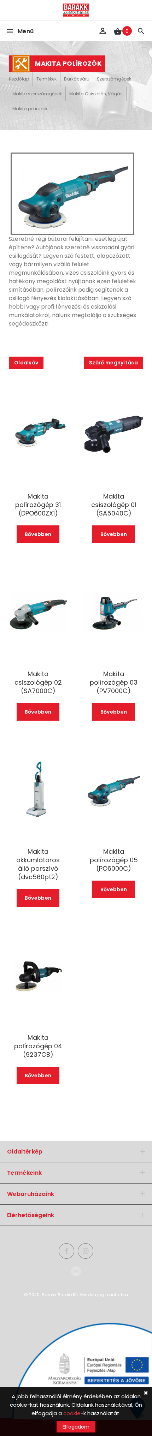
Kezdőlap (19, 79)
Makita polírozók (29, 109)
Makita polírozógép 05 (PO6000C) (114, 860)
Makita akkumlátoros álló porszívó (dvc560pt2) (38, 864)
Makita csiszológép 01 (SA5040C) (113, 505)
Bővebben (38, 534)
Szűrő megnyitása (113, 362)
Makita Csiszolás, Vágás (96, 94)
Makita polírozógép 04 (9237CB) (38, 1046)
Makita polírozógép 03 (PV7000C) (114, 682)
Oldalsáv (26, 362)
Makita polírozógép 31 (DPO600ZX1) (38, 505)
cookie (72, 1413)
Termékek (46, 79)
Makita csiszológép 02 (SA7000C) (38, 682)
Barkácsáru (76, 79)
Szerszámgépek (114, 79)
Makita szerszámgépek (37, 94)
